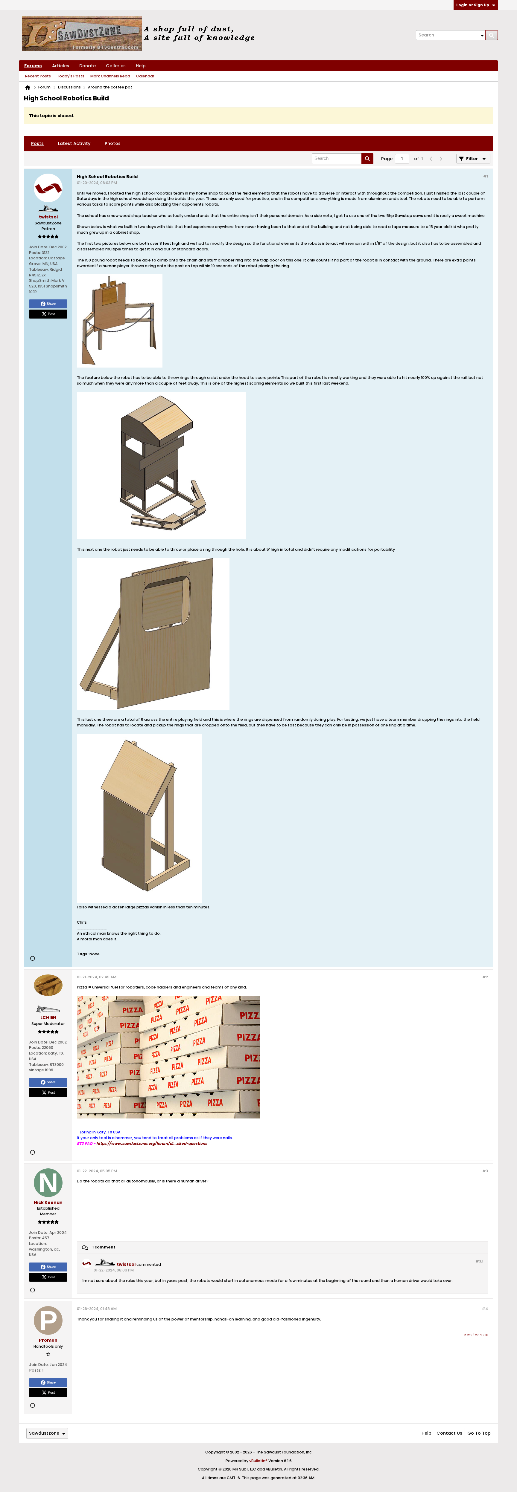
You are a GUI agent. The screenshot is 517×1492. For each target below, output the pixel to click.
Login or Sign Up (472, 4)
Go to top (479, 1433)
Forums (33, 66)
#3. (479, 1261)
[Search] (491, 35)
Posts (37, 143)
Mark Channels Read (110, 76)
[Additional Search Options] (482, 35)
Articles (60, 66)
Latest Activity (74, 143)
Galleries (116, 66)
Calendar (145, 76)
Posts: (35, 252)
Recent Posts (38, 76)
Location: (38, 258)
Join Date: (38, 247)
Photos (113, 143)
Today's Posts (70, 76)
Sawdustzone (44, 1433)
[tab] (37, 143)
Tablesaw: (39, 269)
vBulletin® (258, 1460)
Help (141, 66)
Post (51, 313)
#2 (485, 977)
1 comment (103, 1247)
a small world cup (476, 1334)
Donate (87, 66)
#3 (485, 1170)
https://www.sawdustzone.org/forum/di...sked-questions (151, 1143)
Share (51, 303)
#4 (485, 1308)
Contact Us (449, 1433)
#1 (485, 176)
